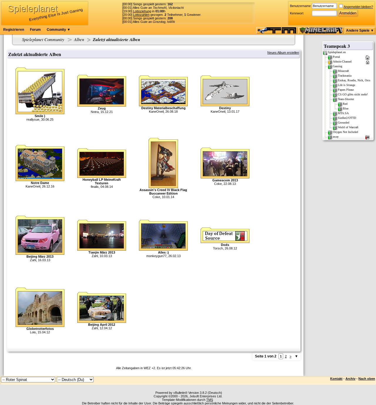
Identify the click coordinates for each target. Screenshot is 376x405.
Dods (225, 245)
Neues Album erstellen (283, 52)
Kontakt (336, 378)
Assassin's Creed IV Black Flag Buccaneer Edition (163, 191)
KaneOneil (156, 111)
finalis (95, 186)
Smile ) (40, 116)
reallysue (32, 119)
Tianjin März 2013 (101, 252)
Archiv (350, 378)
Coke (156, 197)
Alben (79, 39)
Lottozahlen (141, 14)
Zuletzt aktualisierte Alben (116, 39)
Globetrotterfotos (40, 328)
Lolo (33, 332)
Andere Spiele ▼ (360, 30)
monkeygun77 (156, 256)
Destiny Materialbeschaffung (163, 108)
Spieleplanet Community (43, 39)
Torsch (218, 248)
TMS (209, 399)
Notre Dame (40, 183)
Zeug (102, 108)
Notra (95, 112)
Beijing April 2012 (101, 324)
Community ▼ (58, 30)
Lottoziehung (142, 11)
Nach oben (366, 378)
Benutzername (300, 6)
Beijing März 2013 (39, 256)
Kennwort (296, 13)
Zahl (33, 260)
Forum (35, 30)
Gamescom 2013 (225, 180)
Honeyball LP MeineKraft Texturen (102, 181)
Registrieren (13, 30)
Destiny (225, 108)
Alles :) (163, 252)
